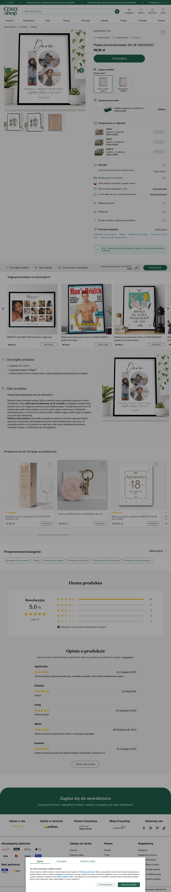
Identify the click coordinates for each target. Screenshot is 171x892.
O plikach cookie (88, 861)
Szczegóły (61, 861)
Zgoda (40, 861)
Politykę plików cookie (65, 877)
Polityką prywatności (87, 872)
